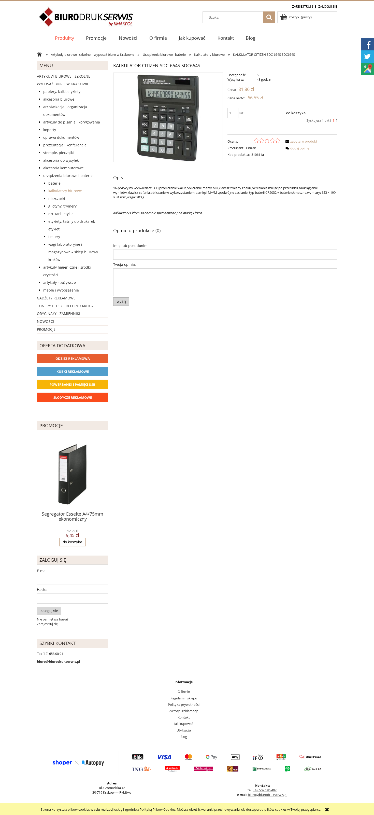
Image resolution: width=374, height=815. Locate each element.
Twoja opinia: (124, 264)
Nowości (45, 321)
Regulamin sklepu (183, 698)
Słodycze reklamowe (72, 397)
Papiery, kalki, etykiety (61, 91)
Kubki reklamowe (72, 371)
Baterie (54, 183)
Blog (183, 736)
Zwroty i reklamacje (183, 711)
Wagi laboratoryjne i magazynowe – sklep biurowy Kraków (73, 252)
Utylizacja (184, 730)
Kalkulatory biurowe (65, 190)
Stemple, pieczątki (58, 152)
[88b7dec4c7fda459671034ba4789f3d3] (168, 117)
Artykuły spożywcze (59, 282)
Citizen (251, 148)
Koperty (49, 129)
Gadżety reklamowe (56, 298)
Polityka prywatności (183, 704)
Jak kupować (183, 723)
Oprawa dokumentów (61, 137)
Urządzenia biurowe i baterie (68, 175)
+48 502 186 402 (265, 790)
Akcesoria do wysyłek (61, 160)
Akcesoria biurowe (58, 99)
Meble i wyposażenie (61, 290)
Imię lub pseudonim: (131, 245)
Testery (54, 236)
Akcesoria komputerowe (63, 167)
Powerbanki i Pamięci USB (72, 384)
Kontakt (184, 717)
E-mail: (43, 570)
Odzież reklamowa (72, 358)
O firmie (184, 691)
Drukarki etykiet (61, 213)
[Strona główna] (86, 19)
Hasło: (42, 589)
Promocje (46, 329)
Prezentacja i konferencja (65, 145)
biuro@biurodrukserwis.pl (267, 794)
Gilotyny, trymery (62, 206)
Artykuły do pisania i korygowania (71, 122)
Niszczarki (56, 198)
